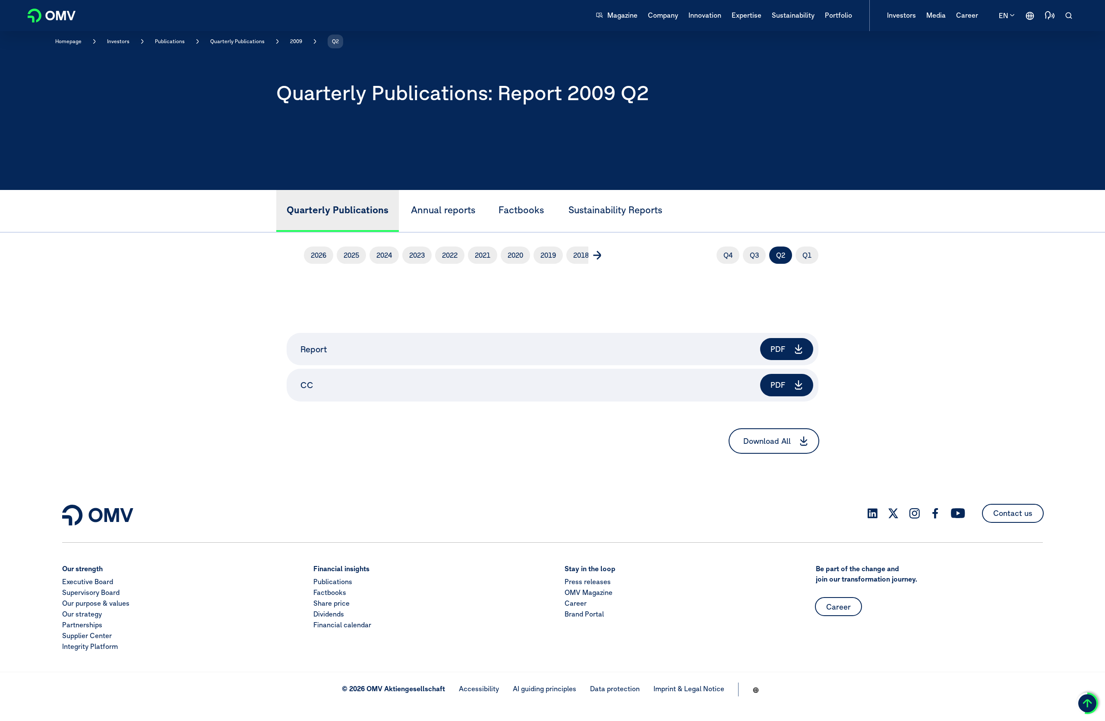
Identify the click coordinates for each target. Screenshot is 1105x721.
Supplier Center (87, 636)
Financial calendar (342, 625)
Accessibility (479, 688)
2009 (296, 41)
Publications (170, 41)
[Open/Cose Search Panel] (1068, 15)
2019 (548, 255)
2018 (581, 255)
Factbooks (521, 210)
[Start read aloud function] (1049, 15)
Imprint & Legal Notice (689, 688)
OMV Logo (47, 14)
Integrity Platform (90, 646)
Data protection (615, 688)
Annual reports (443, 210)
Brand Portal (584, 614)
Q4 (727, 255)
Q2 (335, 41)
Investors (118, 41)
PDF (778, 349)
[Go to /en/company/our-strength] (1030, 15)
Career (576, 603)
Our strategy (82, 614)
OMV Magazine (588, 592)
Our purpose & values (95, 603)
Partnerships (82, 625)
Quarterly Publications (237, 41)
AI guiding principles (544, 688)
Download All (767, 441)
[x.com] (893, 513)
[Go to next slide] (597, 255)
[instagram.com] (914, 513)
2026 (318, 255)
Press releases (588, 582)
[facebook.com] (935, 513)
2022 (450, 255)
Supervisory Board (91, 592)
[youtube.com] (958, 513)
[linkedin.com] (872, 513)
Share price (331, 603)
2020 (515, 255)
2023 (417, 255)
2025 (351, 255)
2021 (482, 255)
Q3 (754, 255)
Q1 (806, 255)
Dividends (328, 614)
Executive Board (87, 582)
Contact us (1012, 514)
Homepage (68, 41)
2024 (384, 255)
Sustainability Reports (615, 210)
